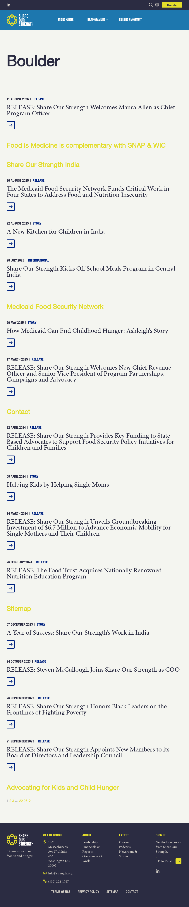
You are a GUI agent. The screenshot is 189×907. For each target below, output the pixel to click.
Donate (172, 4)
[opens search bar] (151, 5)
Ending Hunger (65, 20)
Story (37, 223)
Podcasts (125, 846)
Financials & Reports (90, 849)
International (38, 260)
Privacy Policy (88, 892)
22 (21, 801)
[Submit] (178, 861)
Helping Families (96, 20)
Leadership (89, 842)
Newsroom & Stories (128, 853)
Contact (132, 892)
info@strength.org (60, 873)
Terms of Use (60, 892)
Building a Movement (130, 20)
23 (26, 801)
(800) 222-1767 (58, 881)
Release (38, 99)
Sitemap (112, 892)
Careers (124, 842)
